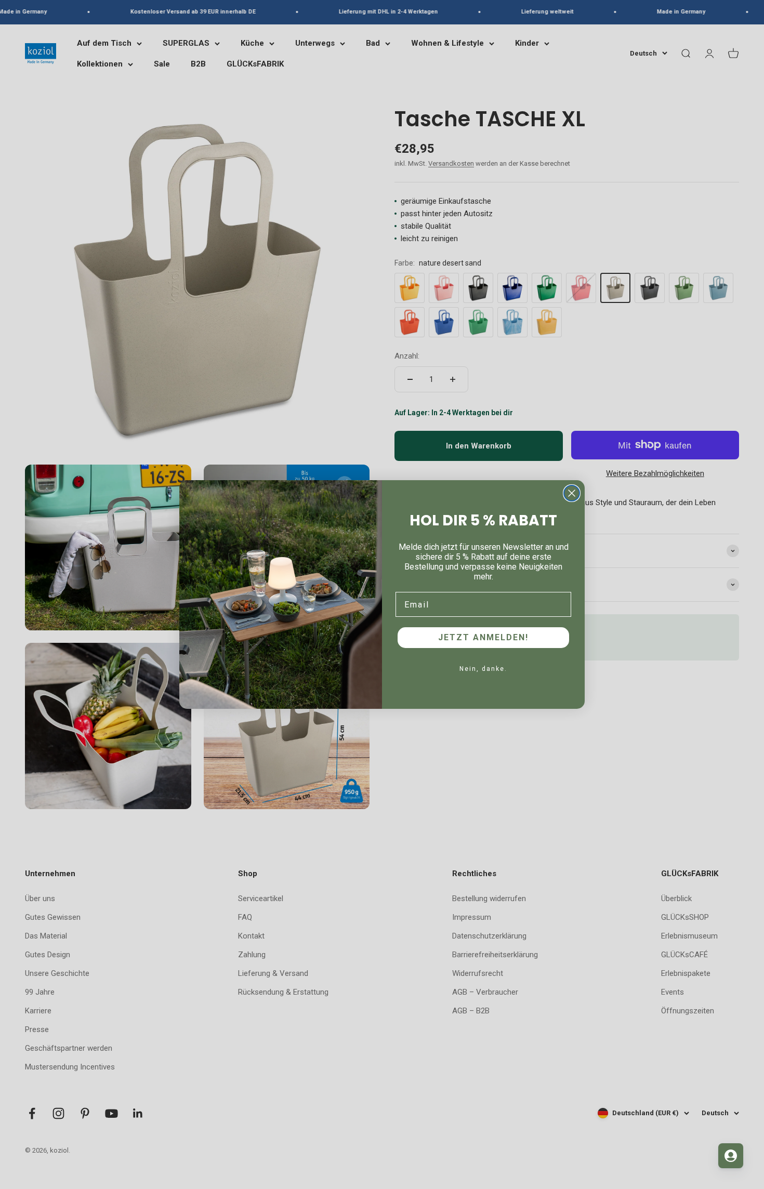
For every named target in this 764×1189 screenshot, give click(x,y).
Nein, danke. (483, 668)
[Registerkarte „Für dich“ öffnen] (730, 1155)
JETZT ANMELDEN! (483, 637)
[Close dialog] (571, 493)
